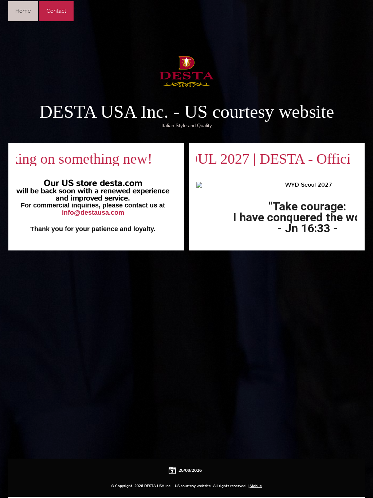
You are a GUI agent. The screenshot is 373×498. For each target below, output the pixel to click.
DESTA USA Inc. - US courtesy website (186, 111)
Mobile (256, 485)
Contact (56, 11)
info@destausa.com (93, 212)
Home (23, 11)
